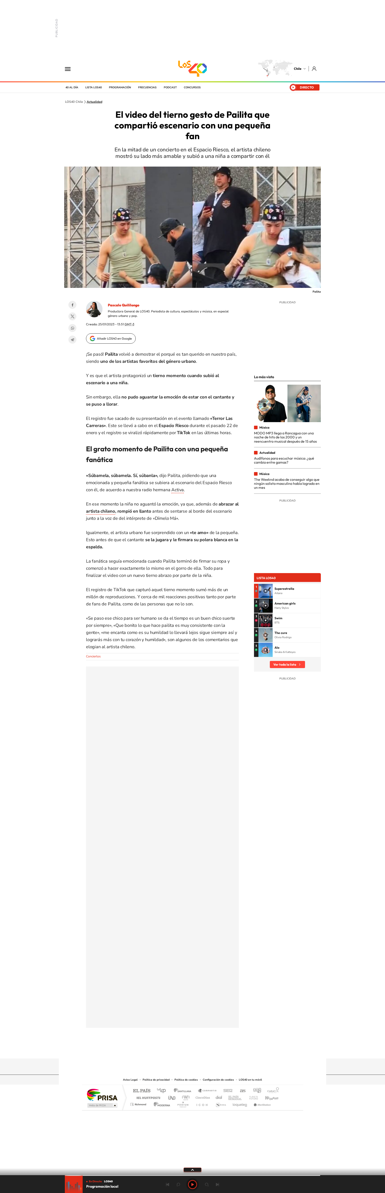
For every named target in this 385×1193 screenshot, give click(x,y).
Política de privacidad (156, 1080)
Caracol (272, 1091)
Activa (177, 490)
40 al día (72, 87)
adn (255, 1091)
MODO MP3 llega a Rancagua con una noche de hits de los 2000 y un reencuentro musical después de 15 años (285, 437)
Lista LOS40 (93, 87)
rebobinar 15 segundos (178, 1184)
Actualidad (94, 102)
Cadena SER (226, 1091)
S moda (220, 1103)
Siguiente (217, 1184)
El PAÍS (141, 1091)
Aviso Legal (130, 1080)
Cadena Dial (219, 1096)
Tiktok (165, 1049)
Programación (120, 87)
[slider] (192, 1175)
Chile (297, 69)
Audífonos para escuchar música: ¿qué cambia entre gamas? (284, 460)
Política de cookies (186, 1080)
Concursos (192, 87)
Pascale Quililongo (123, 305)
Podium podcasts (183, 1103)
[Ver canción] (265, 591)
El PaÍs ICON (202, 1103)
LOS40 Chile (192, 68)
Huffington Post (147, 1096)
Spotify (210, 1049)
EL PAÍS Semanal (235, 1096)
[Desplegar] (192, 1170)
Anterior (167, 1184)
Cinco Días (202, 1096)
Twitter (72, 316)
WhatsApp (72, 328)
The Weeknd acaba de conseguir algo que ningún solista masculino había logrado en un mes (286, 483)
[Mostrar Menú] (70, 69)
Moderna (160, 1103)
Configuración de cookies (218, 1080)
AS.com (241, 1091)
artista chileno (100, 511)
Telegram (72, 340)
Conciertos (93, 656)
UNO (172, 1096)
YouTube (183, 1049)
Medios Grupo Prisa (102, 1105)
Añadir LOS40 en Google (114, 338)
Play (192, 1184)
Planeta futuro (251, 1096)
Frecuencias (147, 87)
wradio (185, 1096)
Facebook (72, 305)
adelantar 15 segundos (206, 1184)
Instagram (174, 1049)
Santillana (184, 1091)
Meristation (262, 1103)
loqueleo (240, 1103)
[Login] (314, 68)
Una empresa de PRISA (102, 1094)
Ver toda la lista (284, 665)
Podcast (170, 87)
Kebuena (268, 1096)
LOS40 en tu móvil (250, 1080)
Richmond (139, 1103)
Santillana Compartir (207, 1091)
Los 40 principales (163, 1091)
